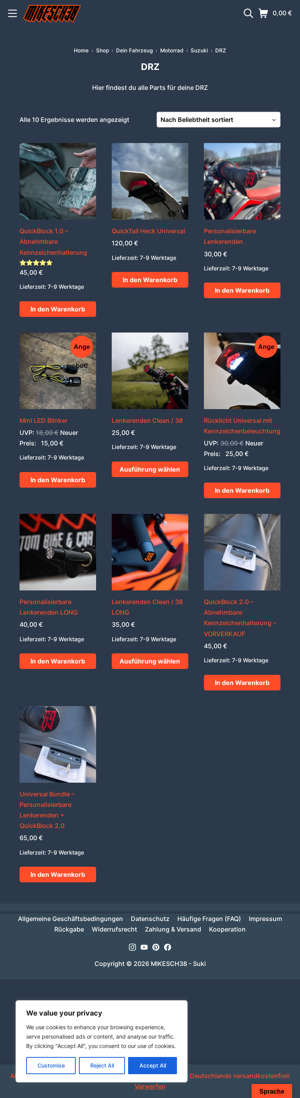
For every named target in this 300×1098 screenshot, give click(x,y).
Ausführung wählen (150, 469)
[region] (102, 1041)
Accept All (152, 1065)
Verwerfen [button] (150, 1086)
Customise (51, 1065)
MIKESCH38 (169, 963)
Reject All (102, 1065)
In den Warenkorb (57, 309)
